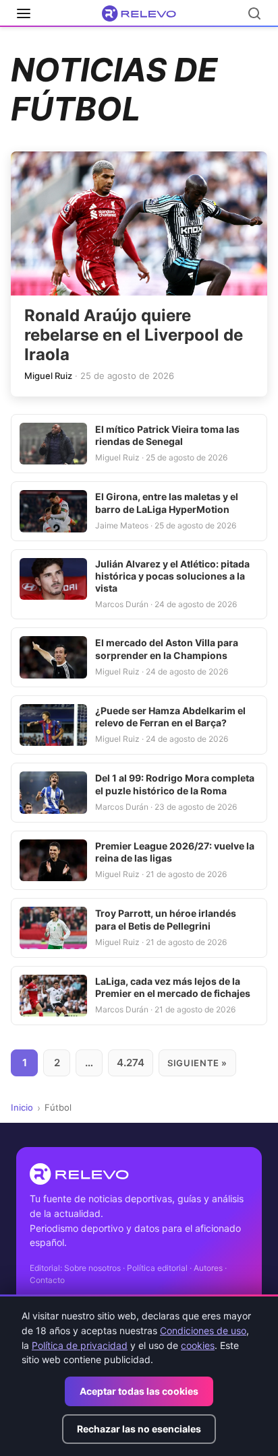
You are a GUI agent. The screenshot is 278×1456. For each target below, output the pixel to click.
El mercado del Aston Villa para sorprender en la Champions (166, 648)
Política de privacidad (80, 1345)
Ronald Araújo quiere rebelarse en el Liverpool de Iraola (133, 335)
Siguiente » (197, 1063)
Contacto (47, 1280)
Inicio (22, 1107)
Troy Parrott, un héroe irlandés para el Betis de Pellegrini (165, 919)
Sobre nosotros (92, 1268)
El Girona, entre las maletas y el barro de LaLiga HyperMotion (166, 502)
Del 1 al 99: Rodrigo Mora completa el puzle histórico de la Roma (174, 784)
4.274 (130, 1062)
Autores (208, 1268)
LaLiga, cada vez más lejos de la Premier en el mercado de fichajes (172, 987)
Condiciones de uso (203, 1330)
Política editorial (157, 1268)
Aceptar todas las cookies (139, 1391)
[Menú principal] (23, 13)
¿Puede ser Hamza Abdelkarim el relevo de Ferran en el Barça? (170, 716)
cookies (198, 1345)
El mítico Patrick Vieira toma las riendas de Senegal (167, 435)
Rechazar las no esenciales (139, 1428)
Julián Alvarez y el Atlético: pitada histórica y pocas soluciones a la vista (172, 576)
